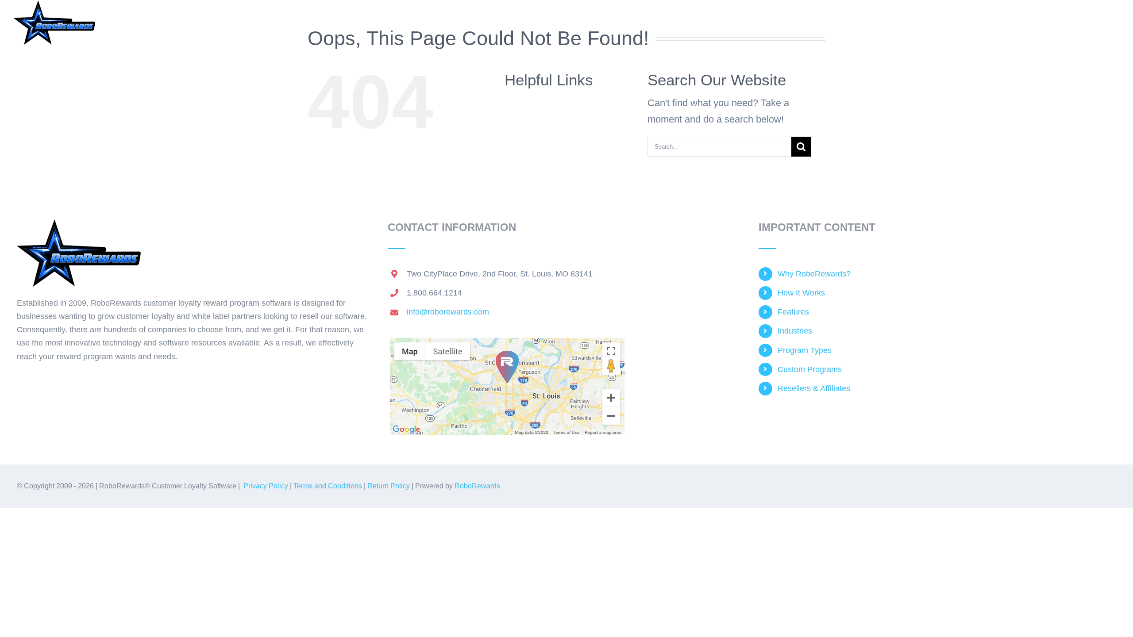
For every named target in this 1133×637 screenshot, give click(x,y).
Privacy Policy (265, 486)
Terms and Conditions (327, 486)
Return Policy (388, 486)
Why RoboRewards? (814, 273)
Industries (795, 330)
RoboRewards (477, 486)
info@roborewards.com (448, 311)
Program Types (805, 350)
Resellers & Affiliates (814, 388)
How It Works (801, 292)
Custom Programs (810, 369)
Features (793, 311)
